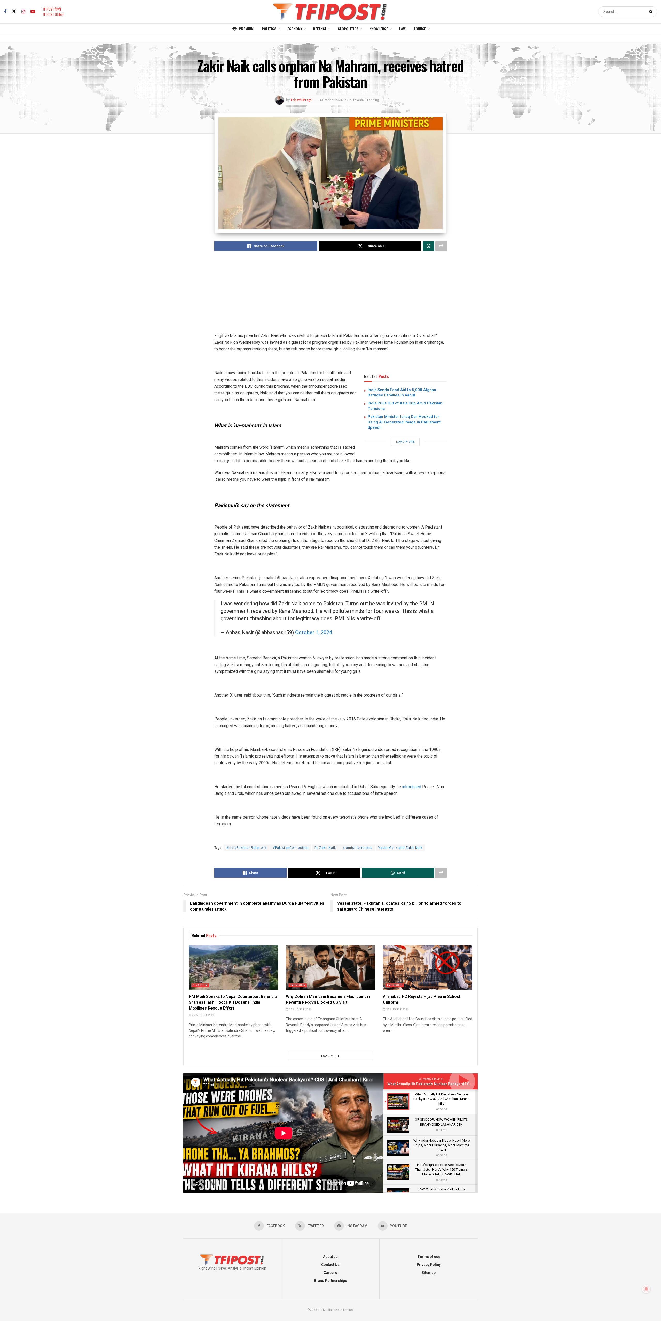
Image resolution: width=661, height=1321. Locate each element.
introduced (411, 786)
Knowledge (378, 28)
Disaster (200, 985)
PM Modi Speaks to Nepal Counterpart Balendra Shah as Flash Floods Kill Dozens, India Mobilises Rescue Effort (233, 1002)
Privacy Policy (429, 1264)
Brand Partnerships (330, 1281)
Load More (405, 442)
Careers (330, 1273)
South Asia (355, 99)
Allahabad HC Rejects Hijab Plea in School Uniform (421, 999)
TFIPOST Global (52, 14)
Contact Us (330, 1264)
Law (402, 28)
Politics (269, 28)
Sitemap (429, 1273)
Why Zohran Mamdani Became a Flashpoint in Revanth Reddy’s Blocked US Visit (328, 999)
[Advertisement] (330, 296)
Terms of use (428, 1256)
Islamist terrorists (357, 847)
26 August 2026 (202, 1015)
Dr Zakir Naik (325, 847)
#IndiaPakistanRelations (246, 847)
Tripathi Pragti (301, 99)
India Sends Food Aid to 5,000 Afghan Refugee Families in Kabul (402, 392)
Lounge (420, 28)
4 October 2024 (331, 99)
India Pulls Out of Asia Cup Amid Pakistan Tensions (405, 405)
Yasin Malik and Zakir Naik (400, 847)
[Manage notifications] (646, 1289)
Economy (294, 28)
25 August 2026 (299, 1009)
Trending (372, 99)
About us (330, 1256)
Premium (246, 28)
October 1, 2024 (313, 632)
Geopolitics (348, 28)
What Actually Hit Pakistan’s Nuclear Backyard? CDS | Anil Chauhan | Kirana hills (453, 1084)
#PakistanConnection (291, 847)
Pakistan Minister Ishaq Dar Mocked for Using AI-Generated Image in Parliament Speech (404, 422)
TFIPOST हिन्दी (51, 9)
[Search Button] (652, 11)
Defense (320, 28)
